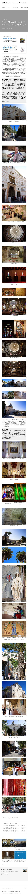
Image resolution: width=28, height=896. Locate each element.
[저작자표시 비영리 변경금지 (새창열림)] (16, 817)
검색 (23, 3)
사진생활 (5, 823)
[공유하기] (5, 818)
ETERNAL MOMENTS (6, 869)
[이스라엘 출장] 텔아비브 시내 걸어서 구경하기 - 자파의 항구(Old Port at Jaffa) (11, 831)
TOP (25, 888)
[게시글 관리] (7, 818)
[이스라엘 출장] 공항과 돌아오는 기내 (10, 825)
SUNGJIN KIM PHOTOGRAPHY (7, 888)
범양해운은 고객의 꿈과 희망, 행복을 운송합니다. (10, 50)
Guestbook (15, 7)
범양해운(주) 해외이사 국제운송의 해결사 (10, 48)
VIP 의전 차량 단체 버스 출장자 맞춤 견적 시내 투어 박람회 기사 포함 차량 (10, 40)
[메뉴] (25, 2)
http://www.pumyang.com (9, 46)
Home (3, 7)
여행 (8, 823)
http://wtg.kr (6, 36)
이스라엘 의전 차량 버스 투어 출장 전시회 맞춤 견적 (9, 38)
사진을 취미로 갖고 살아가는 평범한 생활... (9, 871)
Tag (8, 7)
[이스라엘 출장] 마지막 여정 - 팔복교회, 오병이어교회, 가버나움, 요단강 (11, 827)
